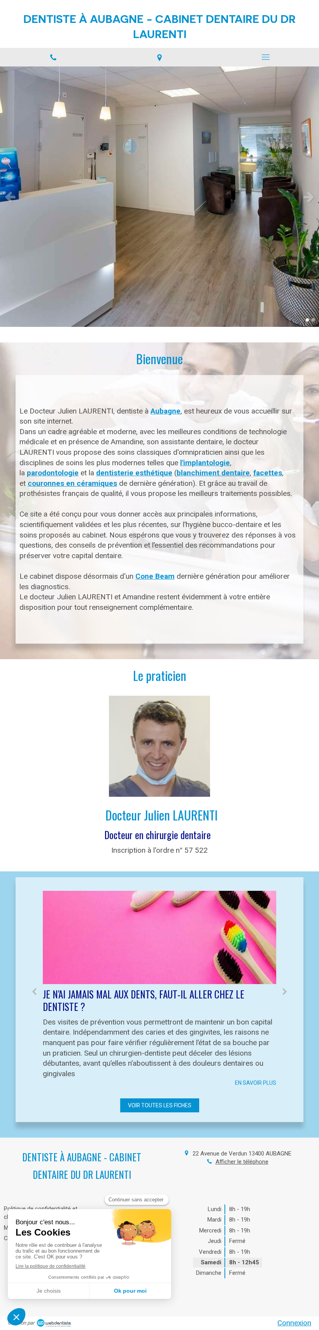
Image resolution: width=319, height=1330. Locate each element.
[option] (159, 196)
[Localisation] (159, 57)
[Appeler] (53, 57)
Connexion (294, 1322)
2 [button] (313, 320)
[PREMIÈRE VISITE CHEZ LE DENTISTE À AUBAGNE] (159, 937)
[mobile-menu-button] (266, 57)
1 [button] (307, 320)
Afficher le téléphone (242, 1161)
